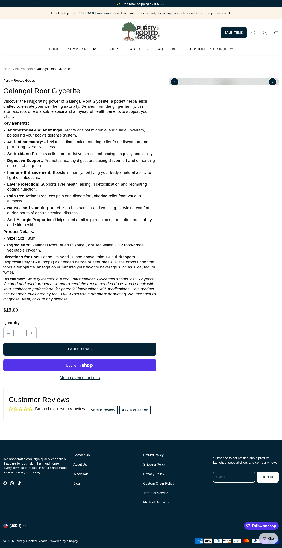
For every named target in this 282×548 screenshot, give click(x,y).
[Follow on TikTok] (19, 483)
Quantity (11, 323)
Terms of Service (155, 493)
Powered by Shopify (63, 541)
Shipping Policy (154, 464)
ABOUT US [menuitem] (138, 49)
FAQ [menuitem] (159, 49)
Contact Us (81, 455)
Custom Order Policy (158, 483)
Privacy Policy (153, 474)
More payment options (80, 378)
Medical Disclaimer (157, 502)
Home (7, 69)
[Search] (253, 32)
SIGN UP (267, 477)
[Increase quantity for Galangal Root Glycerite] (31, 333)
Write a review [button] (102, 410)
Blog (76, 483)
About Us (80, 464)
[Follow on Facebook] (5, 483)
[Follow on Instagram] (12, 483)
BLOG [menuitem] (176, 49)
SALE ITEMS (233, 32)
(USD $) (15, 526)
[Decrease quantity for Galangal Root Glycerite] (8, 333)
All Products (24, 69)
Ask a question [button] (135, 410)
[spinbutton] (20, 333)
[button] (32, 3)
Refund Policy (153, 455)
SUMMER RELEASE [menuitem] (84, 49)
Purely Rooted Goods (31, 541)
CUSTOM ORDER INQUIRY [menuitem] (211, 49)
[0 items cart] (276, 32)
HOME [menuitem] (54, 49)
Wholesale (81, 474)
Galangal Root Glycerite (53, 69)
